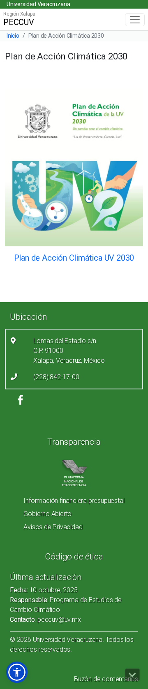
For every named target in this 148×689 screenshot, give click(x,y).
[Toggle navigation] (135, 19)
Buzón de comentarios (106, 679)
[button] (16, 672)
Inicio (13, 35)
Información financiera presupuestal (73, 501)
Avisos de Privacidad (52, 527)
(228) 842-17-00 (56, 377)
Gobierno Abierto (47, 514)
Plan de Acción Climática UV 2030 (74, 258)
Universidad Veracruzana (38, 4)
